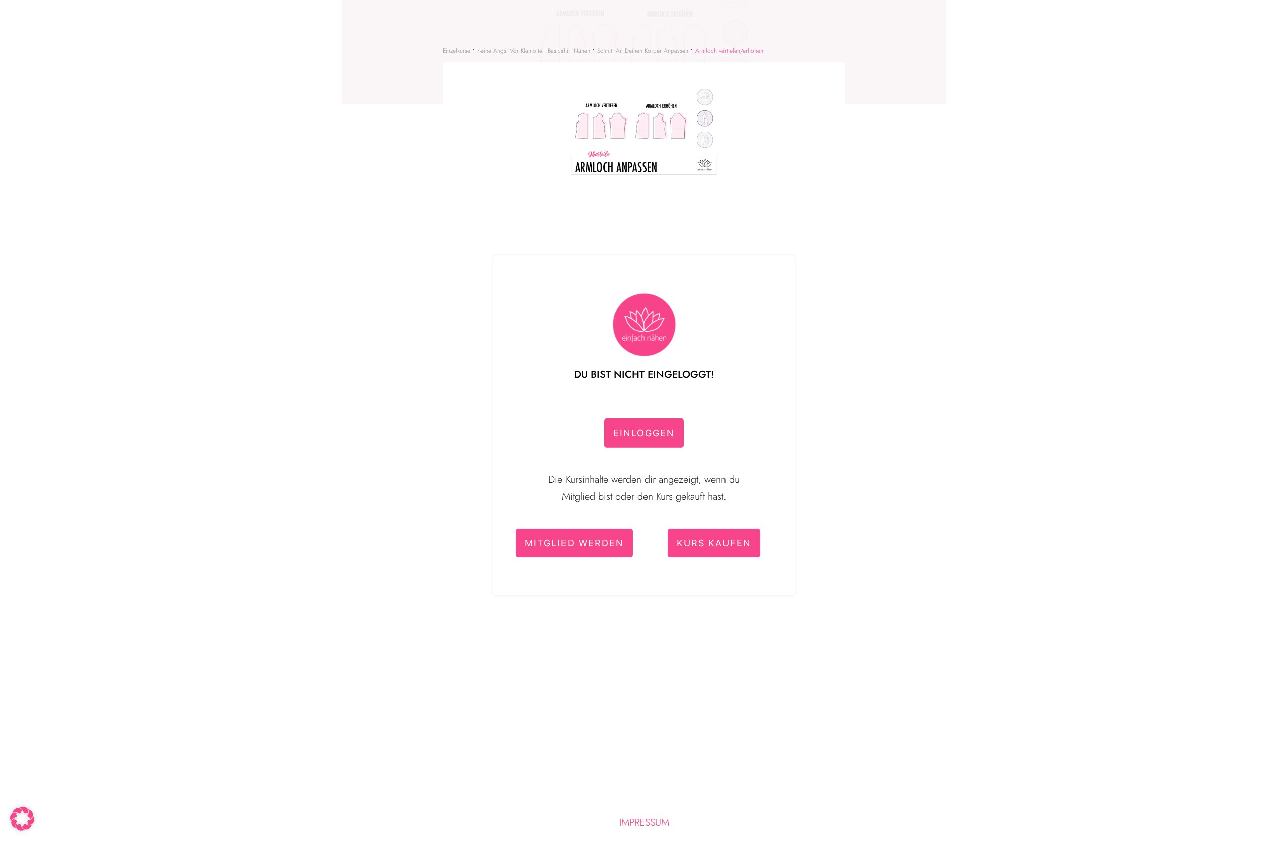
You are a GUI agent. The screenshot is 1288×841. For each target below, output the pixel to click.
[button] (22, 819)
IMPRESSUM (644, 822)
